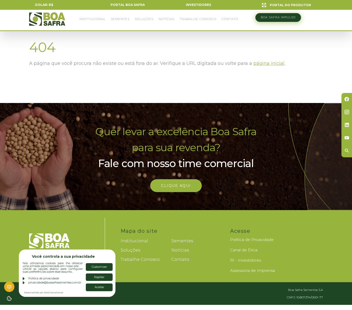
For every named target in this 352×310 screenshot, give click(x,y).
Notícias (166, 19)
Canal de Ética (243, 249)
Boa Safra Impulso (278, 17)
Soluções (144, 19)
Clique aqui (176, 185)
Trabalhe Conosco (198, 19)
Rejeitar (99, 277)
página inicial (268, 63)
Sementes (120, 19)
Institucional (92, 19)
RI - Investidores (245, 260)
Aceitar (99, 287)
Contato (230, 19)
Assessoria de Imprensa (252, 270)
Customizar (99, 267)
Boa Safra (47, 21)
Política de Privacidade (252, 239)
